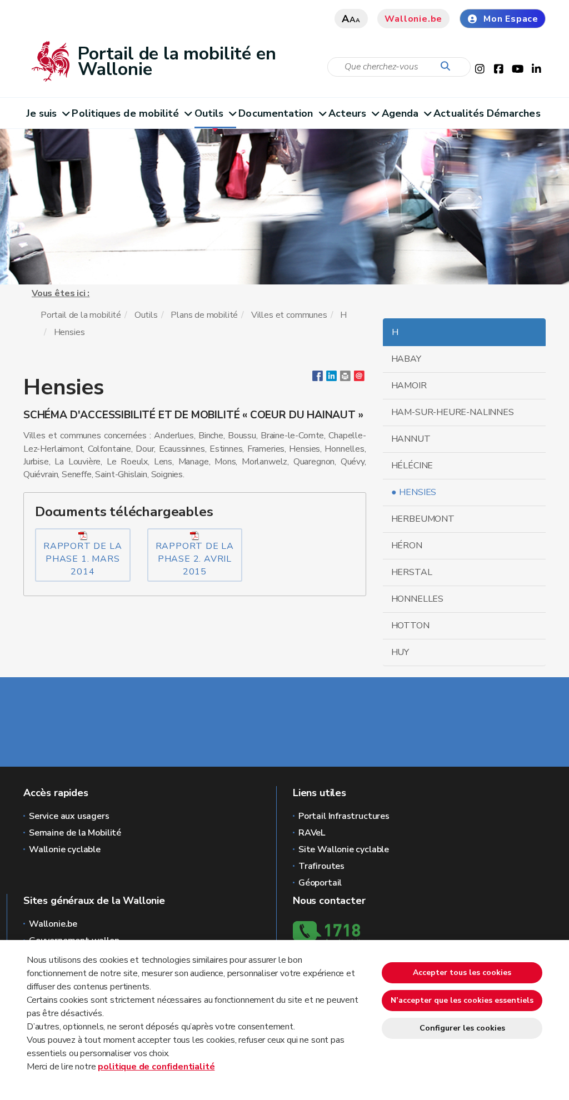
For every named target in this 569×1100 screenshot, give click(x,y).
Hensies (417, 492)
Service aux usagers (69, 816)
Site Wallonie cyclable (343, 849)
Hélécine (412, 465)
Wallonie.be (413, 19)
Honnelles (417, 599)
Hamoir (409, 385)
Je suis (41, 113)
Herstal (411, 572)
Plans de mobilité (204, 315)
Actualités (458, 113)
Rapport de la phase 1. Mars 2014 (82, 559)
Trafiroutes (321, 866)
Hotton (410, 625)
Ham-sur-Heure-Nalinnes (452, 412)
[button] (345, 378)
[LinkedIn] (331, 378)
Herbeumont (423, 519)
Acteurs (347, 113)
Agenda (400, 113)
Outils (209, 113)
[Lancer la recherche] (448, 66)
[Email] (359, 378)
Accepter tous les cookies (462, 972)
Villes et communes (289, 315)
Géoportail (320, 882)
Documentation (275, 113)
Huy (400, 652)
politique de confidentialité (156, 1067)
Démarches (514, 113)
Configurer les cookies (462, 1028)
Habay (406, 359)
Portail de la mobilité (81, 315)
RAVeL (311, 832)
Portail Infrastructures (344, 816)
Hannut (411, 439)
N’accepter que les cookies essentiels (462, 1000)
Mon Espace (510, 19)
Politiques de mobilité (125, 113)
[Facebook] (318, 378)
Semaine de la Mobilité (75, 832)
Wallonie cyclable (65, 849)
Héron (406, 545)
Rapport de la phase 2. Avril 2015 (195, 559)
